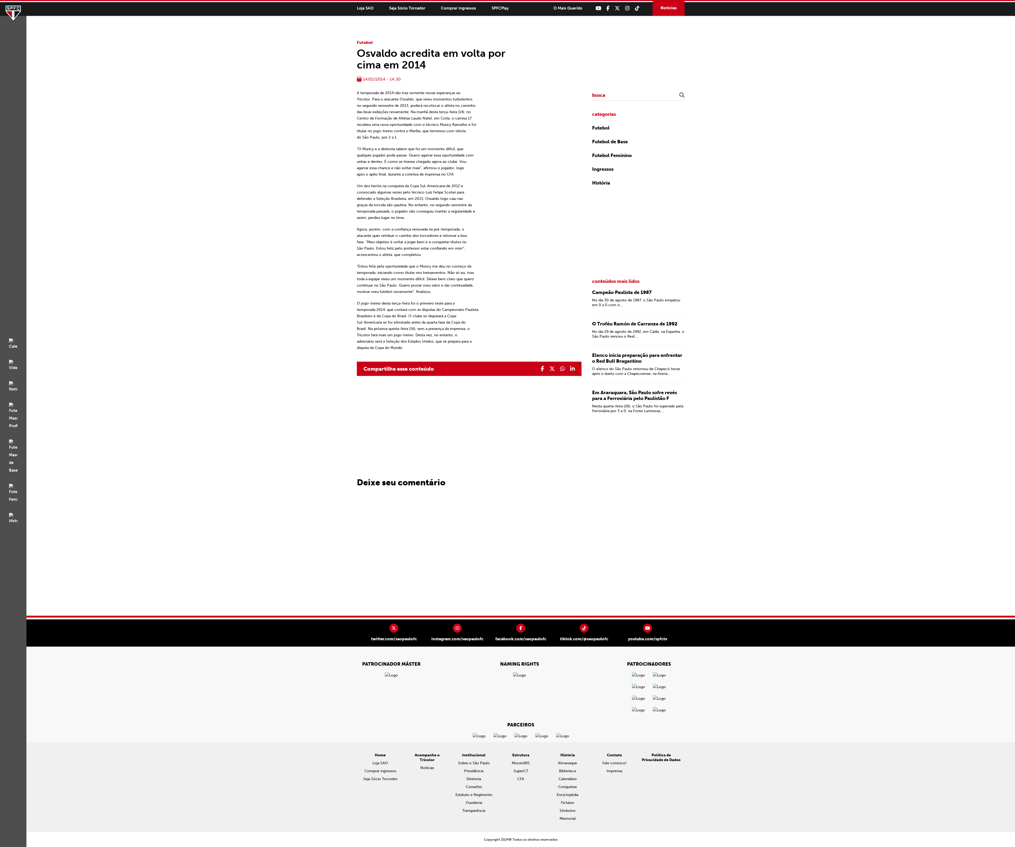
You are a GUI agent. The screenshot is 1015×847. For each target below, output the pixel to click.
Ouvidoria (474, 802)
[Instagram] (627, 8)
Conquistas (567, 787)
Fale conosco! (614, 763)
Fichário (567, 802)
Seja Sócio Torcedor (407, 8)
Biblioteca (567, 771)
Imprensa (614, 771)
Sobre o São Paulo (474, 763)
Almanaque (567, 763)
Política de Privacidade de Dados (661, 757)
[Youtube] (598, 8)
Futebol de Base (610, 142)
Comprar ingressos (458, 8)
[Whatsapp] (562, 368)
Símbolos (567, 810)
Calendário (568, 779)
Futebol (365, 42)
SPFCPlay (500, 8)
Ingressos (602, 169)
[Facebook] (608, 8)
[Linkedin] (572, 368)
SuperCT (521, 771)
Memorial (568, 818)
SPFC (13, 13)
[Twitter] (617, 8)
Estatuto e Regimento (473, 795)
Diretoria (474, 779)
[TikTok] (637, 8)
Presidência (473, 771)
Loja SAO (365, 8)
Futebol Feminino (612, 155)
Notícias (669, 8)
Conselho (474, 787)
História (601, 183)
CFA (520, 779)
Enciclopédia (567, 795)
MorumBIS (521, 763)
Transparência (473, 810)
